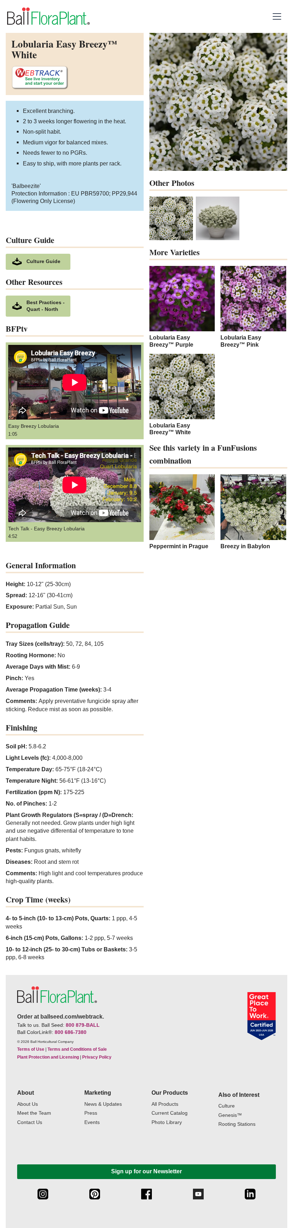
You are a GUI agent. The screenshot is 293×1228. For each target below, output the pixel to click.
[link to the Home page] (48, 16)
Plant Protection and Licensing (48, 1057)
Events (92, 1122)
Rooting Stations (236, 1124)
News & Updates (103, 1104)
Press (90, 1113)
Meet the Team (34, 1113)
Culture (226, 1106)
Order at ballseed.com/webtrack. (60, 1017)
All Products (165, 1104)
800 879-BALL (83, 1025)
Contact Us (29, 1122)
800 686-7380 (70, 1032)
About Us (27, 1104)
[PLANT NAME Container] (217, 218)
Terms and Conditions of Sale (77, 1049)
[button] (277, 16)
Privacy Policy (96, 1057)
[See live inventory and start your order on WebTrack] (39, 78)
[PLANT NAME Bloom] (171, 218)
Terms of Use (30, 1049)
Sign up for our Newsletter (146, 1171)
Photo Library (167, 1122)
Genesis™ (230, 1115)
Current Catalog (170, 1113)
